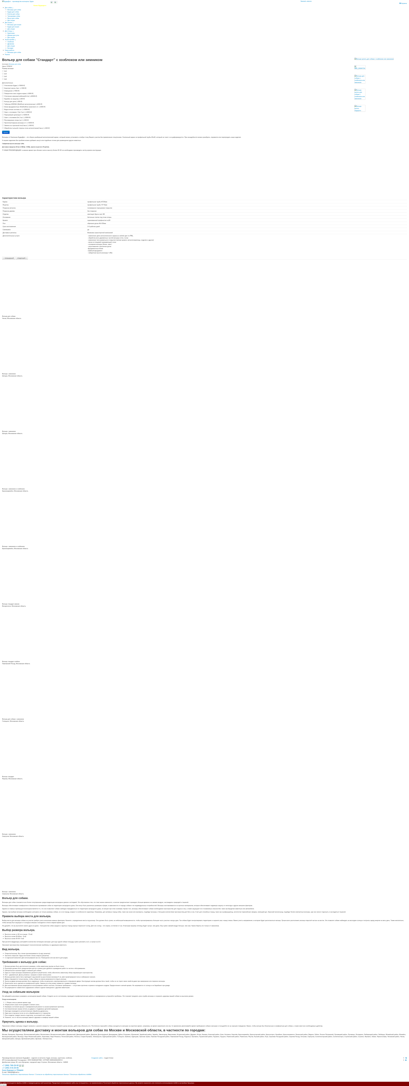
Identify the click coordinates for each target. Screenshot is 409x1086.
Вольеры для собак (14, 10)
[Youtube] (406, 1060)
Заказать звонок (306, 1)
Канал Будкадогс (40, 5)
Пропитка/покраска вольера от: (19, 123)
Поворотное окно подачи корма (18, 93)
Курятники (11, 33)
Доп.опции (11, 20)
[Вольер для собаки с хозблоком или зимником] (359, 79)
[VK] (406, 1058)
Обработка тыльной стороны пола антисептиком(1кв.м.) (27, 128)
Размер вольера (8, 68)
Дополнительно (7, 83)
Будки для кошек (13, 27)
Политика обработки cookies (80, 1074)
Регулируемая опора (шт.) (16, 120)
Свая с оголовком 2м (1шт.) (17, 117)
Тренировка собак (13, 16)
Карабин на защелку (14, 99)
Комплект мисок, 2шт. (15, 88)
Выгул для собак (13, 18)
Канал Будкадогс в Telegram (12, 1070)
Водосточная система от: (17, 109)
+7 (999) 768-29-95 (42, 2)
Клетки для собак (13, 14)
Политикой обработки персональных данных (119, 1083)
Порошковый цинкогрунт (16, 115)
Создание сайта (97, 1058)
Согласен (3, 1085)
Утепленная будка (14, 85)
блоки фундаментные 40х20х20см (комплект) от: (24, 107)
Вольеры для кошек (14, 24)
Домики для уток (13, 35)
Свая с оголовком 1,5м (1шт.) (18, 112)
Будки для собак (13, 12)
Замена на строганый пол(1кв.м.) (19, 125)
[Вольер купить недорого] (359, 108)
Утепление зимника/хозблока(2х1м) (20, 96)
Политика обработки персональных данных (18, 1074)
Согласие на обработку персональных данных (52, 1074)
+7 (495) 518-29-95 (10, 1067)
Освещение (11, 91)
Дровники (10, 44)
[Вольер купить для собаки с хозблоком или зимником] (374, 59)
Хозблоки (10, 41)
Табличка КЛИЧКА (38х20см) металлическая (23, 104)
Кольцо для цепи (13, 101)
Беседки (10, 48)
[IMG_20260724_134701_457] (360, 67)
